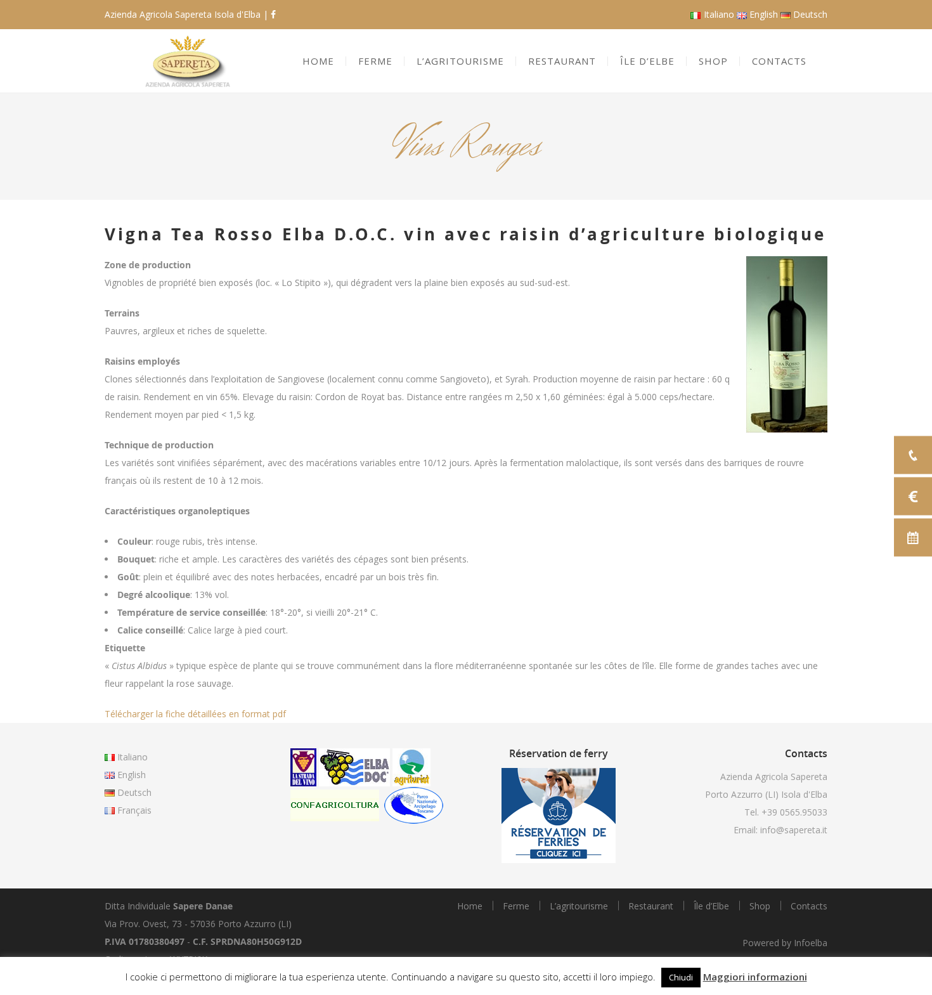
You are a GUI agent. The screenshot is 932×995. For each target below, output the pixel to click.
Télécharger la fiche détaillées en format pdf (195, 714)
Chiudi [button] (681, 977)
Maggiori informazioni (755, 976)
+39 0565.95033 (794, 812)
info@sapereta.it (793, 830)
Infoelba (810, 943)
